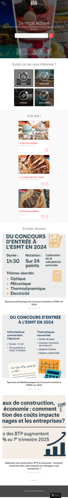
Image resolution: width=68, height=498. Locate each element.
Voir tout (33, 480)
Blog (39, 308)
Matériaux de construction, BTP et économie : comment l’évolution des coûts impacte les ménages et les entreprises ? (34, 466)
